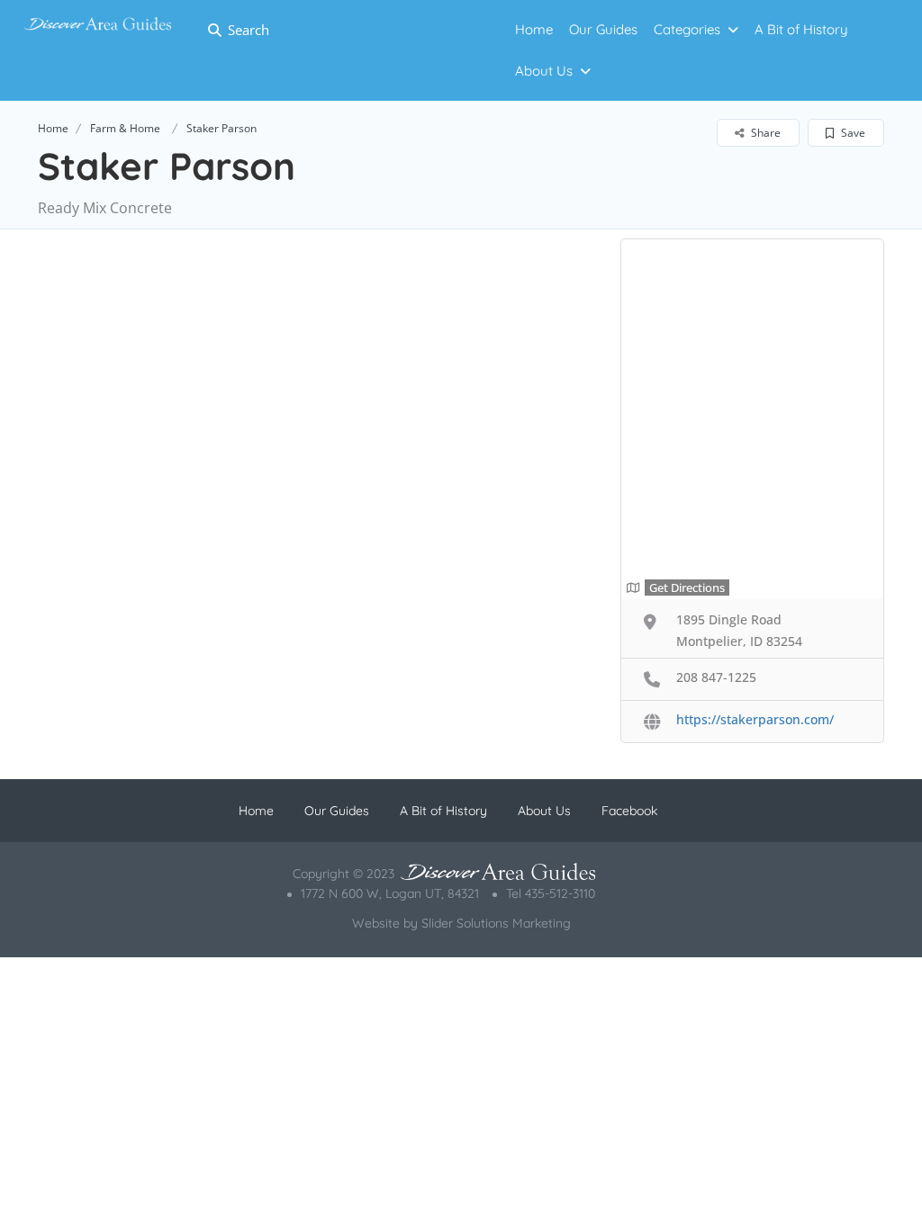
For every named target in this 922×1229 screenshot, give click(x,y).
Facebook (629, 811)
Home (53, 128)
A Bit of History (801, 29)
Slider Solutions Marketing (496, 923)
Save (851, 132)
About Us (544, 70)
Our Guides (336, 811)
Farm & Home (125, 128)
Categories (687, 29)
